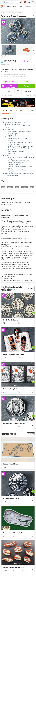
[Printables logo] (2, 6)
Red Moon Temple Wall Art (12, 389)
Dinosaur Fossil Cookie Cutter (13, 533)
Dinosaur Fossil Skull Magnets (13, 567)
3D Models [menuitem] (8, 6)
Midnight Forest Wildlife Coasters (14, 423)
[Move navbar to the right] (34, 6)
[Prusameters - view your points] (25, 2)
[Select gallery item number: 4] (19, 316)
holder (17, 187)
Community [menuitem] (27, 6)
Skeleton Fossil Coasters (11, 498)
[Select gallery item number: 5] (20, 316)
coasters (10, 187)
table (3, 187)
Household (11, 12)
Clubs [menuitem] (20, 6)
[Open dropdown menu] (33, 16)
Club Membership (10, 86)
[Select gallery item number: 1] (15, 316)
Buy (28, 86)
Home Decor (20, 12)
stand (32, 187)
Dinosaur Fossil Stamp (11, 464)
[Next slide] (33, 50)
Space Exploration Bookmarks (13, 354)
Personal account (5, 64)
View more (31, 288)
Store (4, 12)
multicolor (25, 187)
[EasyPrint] (21, 1)
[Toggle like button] (4, 323)
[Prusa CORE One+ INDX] (18, 102)
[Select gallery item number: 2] (16, 316)
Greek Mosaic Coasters (11, 320)
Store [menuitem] (14, 6)
